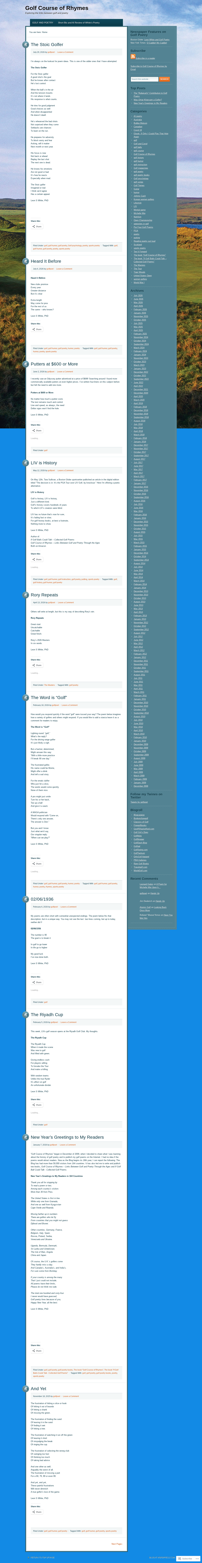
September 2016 (141, 497)
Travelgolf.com (140, 867)
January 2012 (140, 657)
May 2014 (138, 574)
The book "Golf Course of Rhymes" (88, 1370)
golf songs (138, 182)
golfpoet (51, 52)
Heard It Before (46, 261)
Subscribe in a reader (145, 58)
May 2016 (138, 511)
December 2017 (141, 445)
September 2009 (141, 755)
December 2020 (141, 393)
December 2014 (141, 553)
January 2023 (140, 368)
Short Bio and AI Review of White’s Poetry (79, 22)
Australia (138, 119)
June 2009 (138, 765)
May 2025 (138, 327)
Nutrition (137, 217)
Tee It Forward (140, 251)
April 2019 (138, 403)
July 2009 (138, 762)
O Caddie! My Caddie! (157, 43)
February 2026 (140, 309)
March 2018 (139, 434)
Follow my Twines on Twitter (146, 795)
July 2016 (138, 504)
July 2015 (138, 535)
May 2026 (138, 302)
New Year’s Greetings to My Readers (67, 1137)
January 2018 (140, 441)
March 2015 (139, 542)
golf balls (138, 147)
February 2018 (140, 438)
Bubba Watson (140, 123)
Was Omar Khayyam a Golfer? (148, 100)
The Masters (49, 685)
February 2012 (140, 654)
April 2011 (138, 688)
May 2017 (138, 469)
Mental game (140, 210)
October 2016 (140, 494)
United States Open (143, 275)
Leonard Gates (146, 884)
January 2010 (140, 741)
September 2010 (141, 713)
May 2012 (138, 643)
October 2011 (140, 668)
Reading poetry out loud (144, 241)
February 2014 (140, 584)
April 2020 (138, 396)
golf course (139, 150)
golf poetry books (65, 1370)
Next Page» (117, 1544)
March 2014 (139, 581)
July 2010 (138, 720)
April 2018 (138, 431)
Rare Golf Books (141, 863)
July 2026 (138, 295)
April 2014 (138, 577)
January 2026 (140, 313)
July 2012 (138, 636)
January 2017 (140, 483)
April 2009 (138, 772)
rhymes (49, 887)
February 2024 (140, 351)
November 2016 (141, 490)
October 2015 (140, 528)
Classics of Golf (141, 822)
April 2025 (138, 330)
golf (45, 246)
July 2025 (138, 323)
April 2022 (138, 386)
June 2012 (138, 640)
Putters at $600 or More (54, 364)
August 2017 (139, 459)
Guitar (136, 189)
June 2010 (138, 723)
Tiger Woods (139, 272)
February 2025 (140, 334)
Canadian (138, 126)
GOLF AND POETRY (42, 22)
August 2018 (139, 421)
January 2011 (140, 699)
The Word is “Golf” (49, 697)
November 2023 (141, 358)
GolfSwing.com (141, 849)
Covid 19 (138, 130)
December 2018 (141, 410)
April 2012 (138, 647)
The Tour (138, 268)
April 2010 (138, 730)
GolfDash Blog (140, 843)
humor (70, 348)
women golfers (140, 279)
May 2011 (138, 685)
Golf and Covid (140, 143)
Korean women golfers (144, 199)
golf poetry (62, 246)
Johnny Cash (140, 196)
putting (84, 579)
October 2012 (140, 626)
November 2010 (141, 706)
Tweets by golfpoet (139, 802)
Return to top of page (42, 1557)
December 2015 (141, 521)
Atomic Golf (145, 907)
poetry (85, 246)
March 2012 (139, 650)
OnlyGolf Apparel (141, 856)
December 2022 (141, 372)
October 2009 (140, 751)
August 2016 (139, 501)
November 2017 (141, 448)
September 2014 (141, 560)
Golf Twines (139, 185)
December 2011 (141, 661)
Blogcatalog (139, 815)
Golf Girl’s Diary (141, 832)
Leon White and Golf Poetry (156, 39)
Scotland (138, 244)
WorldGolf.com (140, 870)
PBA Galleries (140, 860)
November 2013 (141, 595)
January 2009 (140, 782)
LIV (135, 206)
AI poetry (138, 116)
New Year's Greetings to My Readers (150, 103)
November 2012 (141, 622)
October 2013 (140, 598)
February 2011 (140, 695)
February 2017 (140, 480)
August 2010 (139, 716)
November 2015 (141, 525)
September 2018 (141, 417)
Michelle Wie (139, 213)
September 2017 (141, 455)
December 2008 (141, 786)
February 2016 (140, 515)
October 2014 (140, 556)
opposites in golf (141, 224)
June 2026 (138, 299)
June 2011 (138, 682)
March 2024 (139, 348)
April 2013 (138, 612)
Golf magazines (141, 168)
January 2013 (140, 619)
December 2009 (141, 744)
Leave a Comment (65, 52)
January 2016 (140, 518)
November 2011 (141, 664)
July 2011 (138, 678)
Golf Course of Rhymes (56, 8)
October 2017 (140, 452)
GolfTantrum (139, 853)
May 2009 (138, 769)
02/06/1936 (42, 899)
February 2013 (140, 615)
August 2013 (139, 601)
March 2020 (139, 400)
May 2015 (138, 539)
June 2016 (138, 508)
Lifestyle (137, 203)
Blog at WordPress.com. (162, 1557)
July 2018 (138, 424)
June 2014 (138, 570)
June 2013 (138, 605)
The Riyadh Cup (47, 1014)
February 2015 (140, 546)
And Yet (38, 1388)
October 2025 (140, 320)
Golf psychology (75, 246)
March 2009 (139, 775)
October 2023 (140, 361)
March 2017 (139, 476)
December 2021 (141, 389)
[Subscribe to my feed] (133, 58)
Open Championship (143, 220)
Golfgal (137, 846)
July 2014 (138, 567)
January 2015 (140, 549)
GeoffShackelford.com (144, 829)
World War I (139, 282)
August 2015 (139, 532)
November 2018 (141, 414)
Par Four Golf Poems (143, 227)
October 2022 (140, 375)
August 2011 (139, 675)
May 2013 (138, 608)
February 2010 (140, 737)
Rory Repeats (44, 594)
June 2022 (138, 382)
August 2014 (139, 563)
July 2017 (138, 462)
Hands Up (154, 893)
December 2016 (141, 487)
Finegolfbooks (140, 825)
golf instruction (64, 579)
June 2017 (138, 466)
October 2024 (140, 341)
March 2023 (139, 365)
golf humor (52, 246)
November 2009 (141, 748)
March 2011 (139, 692)
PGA (136, 230)
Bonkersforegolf (141, 818)
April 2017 (138, 473)
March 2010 (139, 734)
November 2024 (141, 337)
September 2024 (141, 344)
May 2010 (138, 727)
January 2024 (140, 354)
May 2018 (138, 428)
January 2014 (140, 588)
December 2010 (141, 702)
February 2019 (140, 407)
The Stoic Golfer (47, 44)
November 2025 (141, 316)
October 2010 (140, 709)
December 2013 (141, 591)
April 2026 (138, 306)
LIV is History (44, 462)
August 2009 (139, 758)
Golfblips (138, 836)
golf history (37, 582)
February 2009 (140, 779)
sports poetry (94, 246)
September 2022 (141, 379)
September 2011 (141, 671)
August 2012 (139, 633)
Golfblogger (139, 839)
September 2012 (141, 629)
